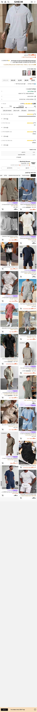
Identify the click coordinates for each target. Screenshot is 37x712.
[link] (8, 2)
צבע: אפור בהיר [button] (32, 69)
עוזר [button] (6, 118)
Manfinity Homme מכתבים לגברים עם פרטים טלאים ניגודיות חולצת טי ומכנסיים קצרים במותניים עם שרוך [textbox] (23, 62)
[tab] (33, 175)
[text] (18, 116)
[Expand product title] (11, 62)
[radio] (34, 73)
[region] (18, 105)
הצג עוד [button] (4, 103)
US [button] (32, 77)
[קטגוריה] (31, 2)
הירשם (4, 709)
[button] (34, 2)
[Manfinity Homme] (33, 163)
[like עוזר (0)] (7, 118)
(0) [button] (4, 118)
